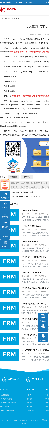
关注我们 (5, 246)
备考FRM (10, 39)
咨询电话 (5, 207)
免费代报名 (5, 197)
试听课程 (5, 227)
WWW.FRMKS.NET (22, 420)
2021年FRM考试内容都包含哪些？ (21, 192)
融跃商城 (29, 399)
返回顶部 (43, 340)
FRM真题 (13, 177)
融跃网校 (29, 395)
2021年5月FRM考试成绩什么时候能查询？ (24, 196)
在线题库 (29, 406)
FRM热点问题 (10, 18)
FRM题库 (5, 236)
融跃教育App (31, 410)
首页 (1, 18)
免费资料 (5, 217)
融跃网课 (29, 403)
